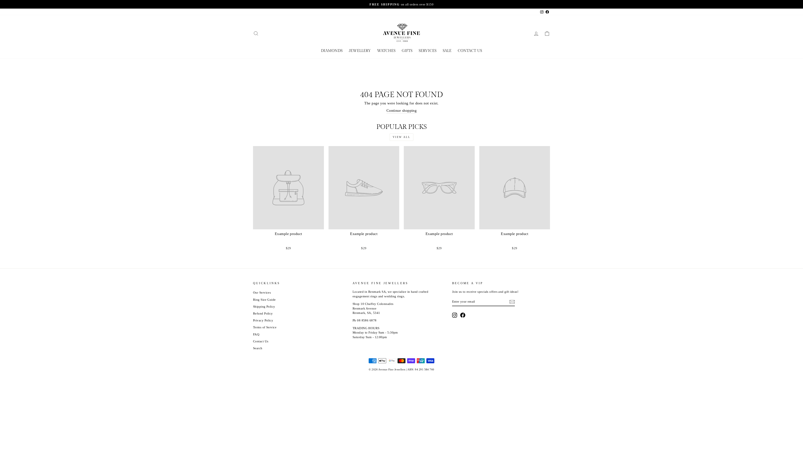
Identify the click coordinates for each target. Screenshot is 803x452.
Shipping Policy (264, 306)
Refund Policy (263, 313)
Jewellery (360, 51)
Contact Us (470, 51)
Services (427, 51)
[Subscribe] (512, 301)
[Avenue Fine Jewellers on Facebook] (462, 314)
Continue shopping (401, 110)
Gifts (407, 51)
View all (401, 137)
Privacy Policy (263, 320)
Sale (447, 51)
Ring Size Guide (264, 299)
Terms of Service (264, 327)
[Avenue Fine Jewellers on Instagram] (454, 314)
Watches (386, 51)
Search (257, 348)
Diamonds (332, 51)
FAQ (256, 334)
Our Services (262, 292)
